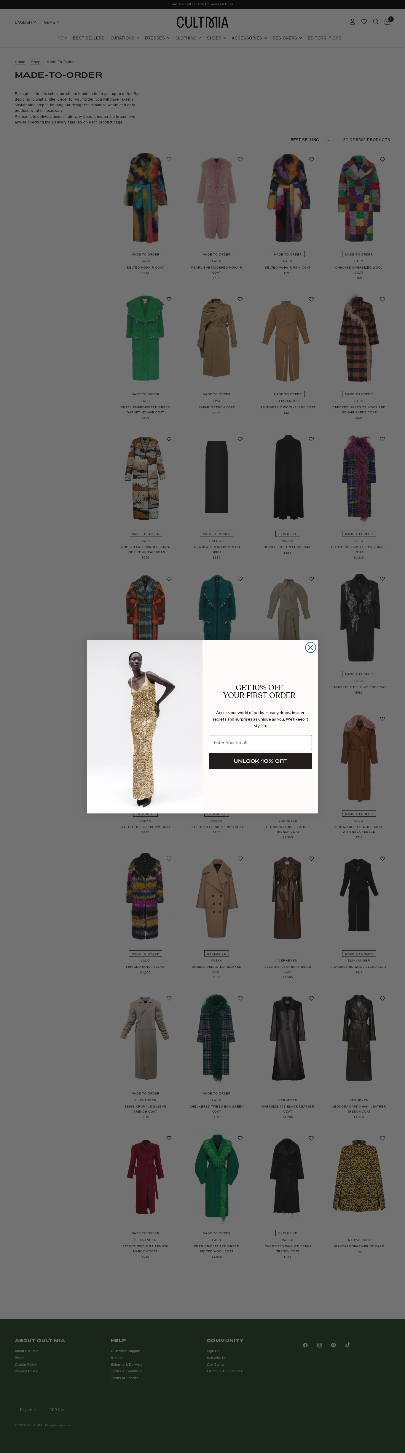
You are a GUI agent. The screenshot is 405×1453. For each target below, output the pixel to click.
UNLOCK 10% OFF (260, 761)
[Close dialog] (310, 647)
